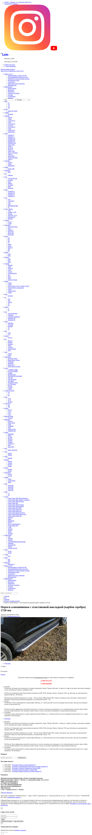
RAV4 (10, 522)
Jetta (5, 331)
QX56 (10, 289)
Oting (6, 456)
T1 (9, 329)
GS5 (9, 202)
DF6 (9, 172)
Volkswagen (7, 535)
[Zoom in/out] (7, 832)
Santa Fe (10, 268)
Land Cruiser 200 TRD (14, 508)
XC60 (9, 553)
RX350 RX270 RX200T (15, 376)
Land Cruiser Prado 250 (15, 509)
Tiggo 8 (10, 154)
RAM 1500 (11, 169)
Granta (10, 353)
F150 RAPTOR (12, 178)
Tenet (5, 492)
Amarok (10, 538)
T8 (9, 495)
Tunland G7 (11, 191)
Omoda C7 (11, 136)
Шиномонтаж (12, 85)
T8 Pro (10, 302)
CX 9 (9, 414)
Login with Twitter (18, 821)
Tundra (10, 530)
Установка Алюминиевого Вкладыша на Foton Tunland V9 (30, 766)
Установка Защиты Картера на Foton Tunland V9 (26, 771)
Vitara (9, 479)
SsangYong (7, 472)
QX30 (10, 283)
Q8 (9, 108)
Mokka (10, 455)
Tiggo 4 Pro (11, 145)
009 (9, 561)
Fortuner (10, 517)
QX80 (10, 292)
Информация (8, 87)
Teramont (10, 543)
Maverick (10, 188)
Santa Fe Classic (12, 280)
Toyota (6, 496)
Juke (9, 445)
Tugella (10, 214)
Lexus (6, 368)
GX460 (10, 373)
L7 (9, 394)
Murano (10, 439)
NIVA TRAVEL (12, 450)
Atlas (9, 210)
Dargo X (10, 247)
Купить (3, 674)
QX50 (10, 284)
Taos (9, 537)
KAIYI (6, 336)
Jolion (9, 244)
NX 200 (10, 378)
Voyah (6, 554)
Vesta (9, 355)
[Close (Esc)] (1, 832)
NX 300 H (11, 381)
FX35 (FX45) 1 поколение (16, 288)
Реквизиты (11, 91)
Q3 (9, 106)
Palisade (10, 265)
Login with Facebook (6, 821)
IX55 (9, 278)
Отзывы (10, 95)
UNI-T (10, 119)
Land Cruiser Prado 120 (15, 516)
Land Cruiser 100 (13, 525)
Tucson (10, 271)
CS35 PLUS (11, 120)
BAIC (6, 109)
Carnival (10, 347)
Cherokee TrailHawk (14, 316)
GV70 (10, 222)
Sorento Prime (12, 349)
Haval (6, 236)
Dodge (6, 167)
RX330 (10, 386)
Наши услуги (8, 74)
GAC (5, 198)
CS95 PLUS (11, 130)
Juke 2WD (11, 447)
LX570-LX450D (13, 371)
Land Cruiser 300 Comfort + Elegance (19, 500)
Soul (9, 350)
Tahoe (9, 164)
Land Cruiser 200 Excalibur (16, 506)
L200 (9, 424)
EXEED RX (11, 140)
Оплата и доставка (13, 93)
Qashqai (10, 442)
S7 (8, 207)
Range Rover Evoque (14, 366)
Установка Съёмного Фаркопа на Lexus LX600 (26, 768)
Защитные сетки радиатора (16, 83)
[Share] (3, 832)
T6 (9, 305)
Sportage (10, 344)
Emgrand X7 (11, 217)
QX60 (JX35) (12, 291)
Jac (5, 297)
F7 (8, 243)
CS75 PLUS (11, 127)
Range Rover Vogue (13, 360)
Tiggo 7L (10, 149)
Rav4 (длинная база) (14, 524)
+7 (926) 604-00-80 (10, 66)
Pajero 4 (10, 421)
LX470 (10, 389)
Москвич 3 (11, 564)
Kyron (10, 474)
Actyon (10, 476)
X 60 (9, 398)
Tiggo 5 (10, 146)
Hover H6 (11, 235)
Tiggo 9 (10, 159)
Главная (6, 596)
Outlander (11, 426)
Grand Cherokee (12, 313)
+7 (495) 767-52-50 (46, 680)
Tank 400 (10, 488)
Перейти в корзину (20, 830)
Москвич (7, 562)
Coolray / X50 (12, 212)
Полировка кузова (13, 80)
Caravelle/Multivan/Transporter (17, 541)
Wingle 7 (10, 230)
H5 (9, 251)
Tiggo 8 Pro (11, 156)
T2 (9, 328)
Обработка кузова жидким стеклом (18, 79)
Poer (9, 228)
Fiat (5, 173)
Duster (10, 466)
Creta (9, 270)
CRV (9, 254)
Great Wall (7, 225)
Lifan (5, 397)
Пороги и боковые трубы (12, 601)
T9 (9, 304)
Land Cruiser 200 (13, 503)
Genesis (6, 220)
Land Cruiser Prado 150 (15, 511)
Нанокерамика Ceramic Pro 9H (17, 75)
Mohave (10, 341)
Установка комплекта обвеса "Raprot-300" (24, 769)
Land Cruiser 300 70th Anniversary (18, 498)
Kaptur (10, 461)
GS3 (9, 199)
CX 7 (9, 413)
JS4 (9, 299)
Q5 (9, 104)
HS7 (9, 260)
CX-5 (9, 411)
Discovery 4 (11, 365)
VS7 (9, 334)
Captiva (10, 162)
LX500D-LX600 (13, 369)
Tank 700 (10, 490)
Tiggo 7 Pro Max (13, 153)
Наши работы (12, 88)
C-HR (9, 527)
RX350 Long (12, 374)
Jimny (9, 482)
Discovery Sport (12, 358)
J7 (8, 308)
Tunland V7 (11, 194)
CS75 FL (10, 125)
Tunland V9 (11, 196)
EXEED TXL (12, 143)
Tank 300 (10, 485)
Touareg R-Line (12, 548)
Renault (6, 459)
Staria (9, 267)
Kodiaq (10, 469)
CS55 (9, 122)
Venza (9, 532)
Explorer (10, 180)
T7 (9, 493)
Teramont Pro (12, 545)
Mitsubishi (7, 419)
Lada (5, 352)
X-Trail (10, 437)
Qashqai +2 (11, 443)
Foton (6, 190)
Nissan (6, 432)
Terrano (10, 440)
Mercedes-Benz (8, 416)
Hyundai (6, 263)
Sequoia (10, 529)
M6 (9, 249)
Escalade (10, 114)
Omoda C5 (11, 135)
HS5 (9, 259)
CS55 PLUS (11, 124)
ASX (9, 427)
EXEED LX (11, 141)
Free (9, 556)
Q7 (9, 103)
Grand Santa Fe (12, 273)
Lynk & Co (7, 403)
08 (8, 405)
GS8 (9, 204)
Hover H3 (11, 231)
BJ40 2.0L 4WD (12, 111)
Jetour (6, 321)
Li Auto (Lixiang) (9, 390)
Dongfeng (7, 170)
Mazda (6, 408)
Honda (6, 252)
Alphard (10, 533)
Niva (5, 448)
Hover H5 (11, 233)
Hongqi (6, 257)
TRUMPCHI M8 (13, 206)
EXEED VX (11, 138)
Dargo (10, 246)
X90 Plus (10, 323)
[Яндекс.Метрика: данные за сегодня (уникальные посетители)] (6, 792)
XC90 (9, 551)
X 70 (9, 400)
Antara (10, 453)
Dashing (10, 326)
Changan (6, 116)
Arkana (10, 463)
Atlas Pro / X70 (12, 215)
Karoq (10, 471)
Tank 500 (10, 487)
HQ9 (9, 262)
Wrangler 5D (11, 320)
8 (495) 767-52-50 (9, 64)
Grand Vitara (11, 480)
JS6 (9, 300)
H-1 (9, 275)
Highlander (11, 521)
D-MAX (10, 296)
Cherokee (10, 315)
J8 (8, 310)
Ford (5, 177)
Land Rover (7, 357)
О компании (11, 96)
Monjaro (10, 218)
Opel (5, 451)
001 (9, 559)
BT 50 (10, 410)
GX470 (10, 387)
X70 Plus (10, 325)
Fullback (10, 175)
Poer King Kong (12, 226)
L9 (9, 395)
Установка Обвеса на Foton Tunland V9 (24, 765)
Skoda (6, 468)
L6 (9, 392)
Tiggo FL (10, 148)
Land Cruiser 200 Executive (16, 504)
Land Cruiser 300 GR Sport (16, 501)
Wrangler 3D (11, 318)
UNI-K (10, 117)
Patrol (9, 435)
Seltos (9, 345)
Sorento (10, 342)
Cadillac (6, 112)
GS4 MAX (11, 201)
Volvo (6, 549)
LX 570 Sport (12, 384)
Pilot (9, 255)
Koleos (10, 464)
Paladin (10, 458)
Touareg (10, 540)
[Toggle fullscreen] (5, 832)
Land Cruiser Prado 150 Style (16, 513)
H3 (9, 238)
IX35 (9, 276)
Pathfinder (11, 434)
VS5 (9, 333)
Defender (10, 363)
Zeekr (6, 558)
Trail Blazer (11, 165)
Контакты (11, 90)
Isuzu (5, 294)
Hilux (9, 519)
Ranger (10, 183)
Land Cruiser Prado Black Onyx (17, 514)
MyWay (10, 402)
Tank (5, 484)
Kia (5, 339)
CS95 (9, 128)
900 (9, 406)
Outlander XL (12, 431)
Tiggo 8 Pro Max (13, 157)
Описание (7, 663)
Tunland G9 (11, 193)
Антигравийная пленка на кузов (18, 77)
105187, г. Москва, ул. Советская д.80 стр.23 (17, 2)
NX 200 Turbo (12, 379)
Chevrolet (7, 161)
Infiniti (6, 281)
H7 (9, 239)
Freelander (11, 361)
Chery (6, 133)
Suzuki (6, 477)
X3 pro (10, 337)
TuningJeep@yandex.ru (11, 4)
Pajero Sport (11, 423)
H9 (9, 241)
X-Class (10, 418)
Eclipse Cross (12, 429)
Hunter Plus (11, 132)
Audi (5, 101)
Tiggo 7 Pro (11, 151)
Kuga (9, 181)
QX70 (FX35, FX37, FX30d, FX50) (18, 286)
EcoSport (10, 185)
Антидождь (11, 82)
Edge (9, 186)
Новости (10, 98)
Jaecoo (6, 307)
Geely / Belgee (8, 209)
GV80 (10, 223)
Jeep (5, 312)
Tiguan (10, 546)
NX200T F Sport (13, 382)
